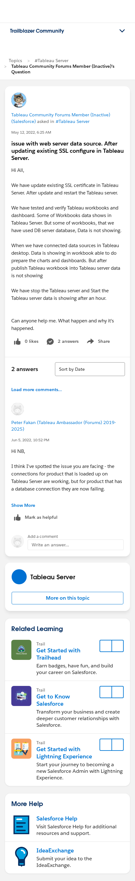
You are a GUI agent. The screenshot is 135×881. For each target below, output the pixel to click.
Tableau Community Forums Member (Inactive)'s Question (62, 69)
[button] (67, 598)
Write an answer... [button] (50, 545)
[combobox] (90, 369)
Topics (15, 60)
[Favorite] (105, 646)
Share (97, 342)
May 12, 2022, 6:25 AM (31, 132)
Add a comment (43, 536)
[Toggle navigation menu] (122, 31)
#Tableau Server (51, 60)
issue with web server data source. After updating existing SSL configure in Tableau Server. (67, 151)
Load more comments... (36, 389)
